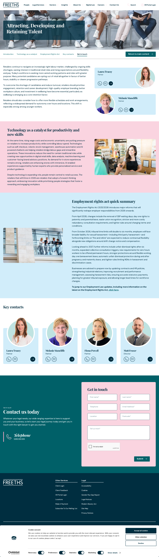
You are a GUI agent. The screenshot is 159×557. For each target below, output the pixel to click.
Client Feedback (61, 490)
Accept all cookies (141, 531)
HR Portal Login (61, 495)
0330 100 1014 (19, 439)
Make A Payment (61, 504)
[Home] (13, 485)
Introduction (8, 54)
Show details (113, 553)
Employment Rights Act (50, 54)
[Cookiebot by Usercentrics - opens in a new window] (14, 552)
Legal (83, 480)
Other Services (61, 480)
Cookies (84, 490)
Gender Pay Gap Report (90, 495)
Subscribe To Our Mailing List (66, 508)
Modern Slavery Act (88, 504)
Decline (141, 543)
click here (113, 290)
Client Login (59, 486)
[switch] (62, 552)
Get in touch (82, 54)
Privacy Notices (87, 513)
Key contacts (68, 54)
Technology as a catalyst (27, 54)
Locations (59, 499)
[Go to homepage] (11, 7)
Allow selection (141, 537)
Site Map (84, 508)
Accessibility (86, 486)
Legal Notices (86, 499)
